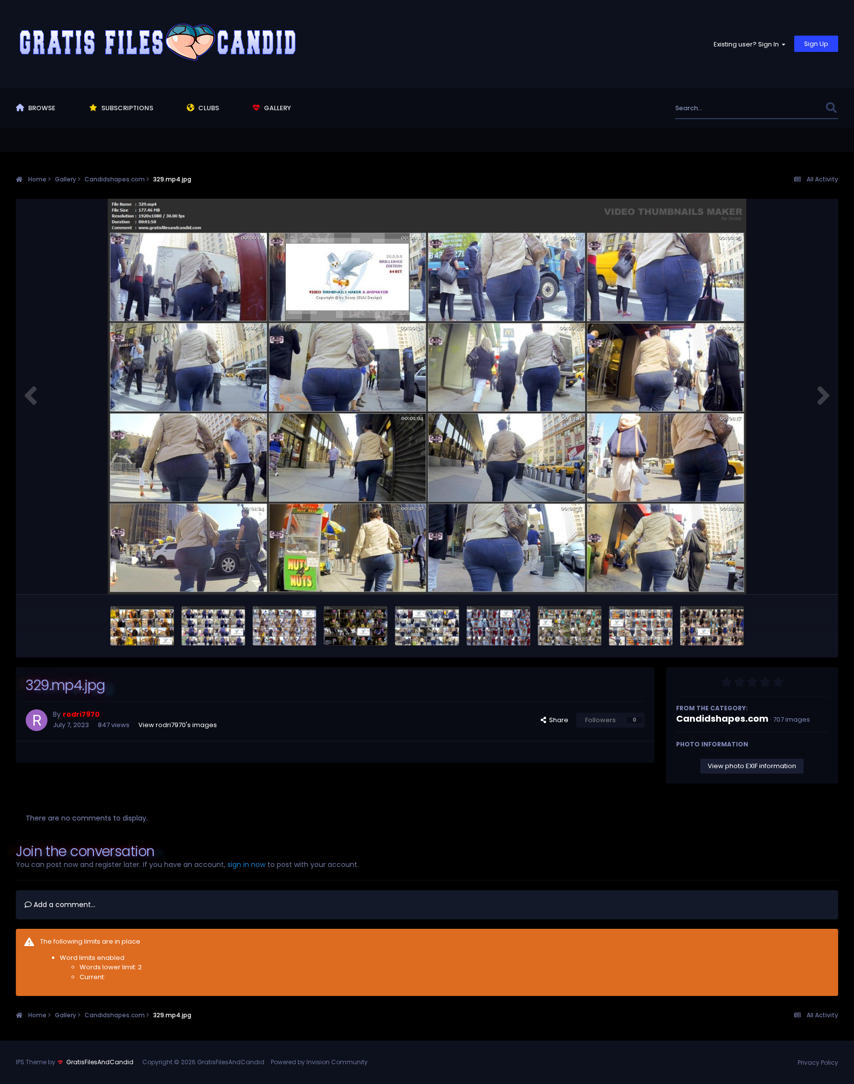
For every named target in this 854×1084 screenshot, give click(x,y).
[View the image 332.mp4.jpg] (213, 626)
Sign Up (816, 43)
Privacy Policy (818, 1062)
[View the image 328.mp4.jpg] (498, 626)
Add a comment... (63, 905)
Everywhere (794, 108)
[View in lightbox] (427, 396)
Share (557, 720)
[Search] (831, 108)
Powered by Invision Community (319, 1062)
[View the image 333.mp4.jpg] (142, 626)
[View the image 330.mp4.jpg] (355, 626)
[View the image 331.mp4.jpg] (284, 626)
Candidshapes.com (722, 718)
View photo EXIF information (752, 766)
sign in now (246, 864)
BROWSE (41, 108)
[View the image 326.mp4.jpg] (641, 626)
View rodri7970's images (177, 725)
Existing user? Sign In (748, 44)
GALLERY (276, 108)
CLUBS (208, 108)
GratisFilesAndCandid (99, 1062)
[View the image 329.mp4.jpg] (427, 626)
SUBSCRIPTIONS (126, 108)
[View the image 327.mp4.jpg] (569, 626)
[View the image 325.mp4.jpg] (712, 626)
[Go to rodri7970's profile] (36, 720)
